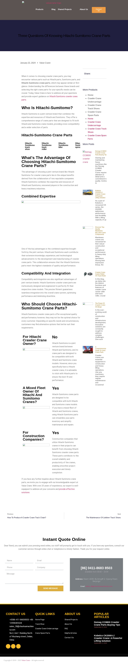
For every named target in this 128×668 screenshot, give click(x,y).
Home (90, 95)
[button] (99, 10)
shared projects (65, 9)
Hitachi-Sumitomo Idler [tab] (63, 145)
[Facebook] (8, 646)
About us (84, 9)
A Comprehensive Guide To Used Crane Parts (100, 349)
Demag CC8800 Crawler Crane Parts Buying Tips (101, 153)
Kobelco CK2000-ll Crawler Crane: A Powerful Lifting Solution (100, 194)
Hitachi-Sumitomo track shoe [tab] (30, 146)
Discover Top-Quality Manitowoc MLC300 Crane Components (100, 230)
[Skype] (13, 646)
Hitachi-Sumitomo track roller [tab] (47, 146)
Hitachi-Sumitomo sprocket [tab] (80, 145)
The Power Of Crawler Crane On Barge (100, 305)
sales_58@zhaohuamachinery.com (99, 586)
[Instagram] (18, 646)
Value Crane (26, 660)
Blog (53, 9)
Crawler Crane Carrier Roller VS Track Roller (100, 274)
